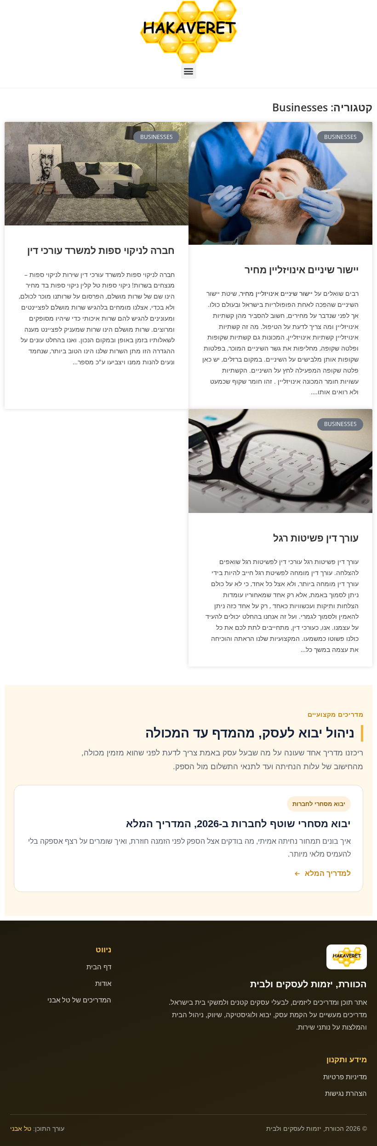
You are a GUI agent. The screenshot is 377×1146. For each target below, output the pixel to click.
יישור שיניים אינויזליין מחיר (302, 269)
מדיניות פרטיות (345, 1077)
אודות (103, 983)
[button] (188, 71)
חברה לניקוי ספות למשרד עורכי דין (101, 250)
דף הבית (98, 967)
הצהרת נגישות (346, 1093)
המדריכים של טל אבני (79, 1000)
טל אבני (20, 1128)
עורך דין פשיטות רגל (316, 537)
